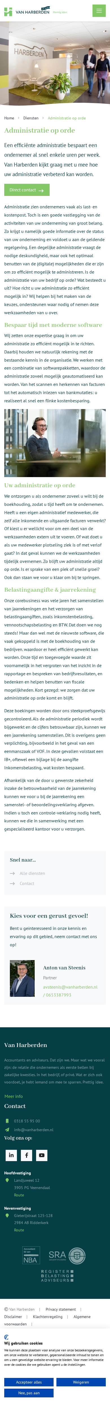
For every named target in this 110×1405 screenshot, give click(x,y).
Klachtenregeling (48, 1316)
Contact (27, 883)
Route (19, 1195)
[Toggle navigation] (99, 11)
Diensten (31, 118)
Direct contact (23, 190)
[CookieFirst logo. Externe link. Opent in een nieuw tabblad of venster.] (6, 1337)
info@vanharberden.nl (33, 1129)
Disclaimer (13, 1316)
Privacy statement (61, 1309)
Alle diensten (32, 873)
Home (9, 118)
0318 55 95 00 (27, 1121)
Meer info (14, 1096)
